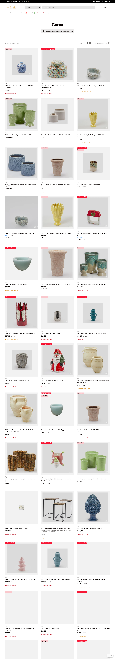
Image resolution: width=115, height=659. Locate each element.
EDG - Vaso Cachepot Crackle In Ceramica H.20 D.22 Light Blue (20, 185)
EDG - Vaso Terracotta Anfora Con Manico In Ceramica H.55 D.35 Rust (93, 381)
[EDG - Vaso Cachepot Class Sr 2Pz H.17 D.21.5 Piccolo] (57, 114)
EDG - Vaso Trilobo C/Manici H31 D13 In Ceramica (91, 333)
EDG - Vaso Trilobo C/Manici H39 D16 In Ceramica (55, 579)
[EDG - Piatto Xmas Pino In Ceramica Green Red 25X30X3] (93, 558)
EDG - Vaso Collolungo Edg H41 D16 (51, 628)
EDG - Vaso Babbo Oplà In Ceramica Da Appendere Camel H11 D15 (56, 480)
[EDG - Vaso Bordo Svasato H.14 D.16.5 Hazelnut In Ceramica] (21, 607)
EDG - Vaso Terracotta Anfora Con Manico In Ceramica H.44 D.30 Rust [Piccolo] (21, 430)
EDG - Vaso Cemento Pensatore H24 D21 (17, 380)
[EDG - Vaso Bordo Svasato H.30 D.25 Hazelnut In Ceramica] (57, 163)
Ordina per (8, 43)
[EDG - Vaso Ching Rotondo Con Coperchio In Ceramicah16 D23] (57, 65)
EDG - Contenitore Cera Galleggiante (16, 284)
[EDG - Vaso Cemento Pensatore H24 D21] (21, 360)
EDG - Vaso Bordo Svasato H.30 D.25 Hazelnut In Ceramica (55, 185)
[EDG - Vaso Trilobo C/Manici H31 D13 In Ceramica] (93, 312)
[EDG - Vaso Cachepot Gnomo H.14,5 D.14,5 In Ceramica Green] (93, 607)
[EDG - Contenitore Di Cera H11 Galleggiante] (57, 409)
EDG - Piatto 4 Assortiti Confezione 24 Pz (17, 528)
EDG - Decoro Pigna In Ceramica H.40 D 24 (89, 528)
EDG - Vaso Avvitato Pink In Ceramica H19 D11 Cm (20, 579)
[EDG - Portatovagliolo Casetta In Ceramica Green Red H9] (93, 212)
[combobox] (60, 7)
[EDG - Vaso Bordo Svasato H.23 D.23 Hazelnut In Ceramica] (93, 409)
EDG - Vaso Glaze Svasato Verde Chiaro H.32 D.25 (92, 479)
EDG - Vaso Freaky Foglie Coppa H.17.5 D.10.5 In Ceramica (91, 136)
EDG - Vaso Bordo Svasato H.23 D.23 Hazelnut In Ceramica (91, 430)
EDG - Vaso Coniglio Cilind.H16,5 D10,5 (88, 184)
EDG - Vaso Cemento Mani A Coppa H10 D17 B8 (19, 233)
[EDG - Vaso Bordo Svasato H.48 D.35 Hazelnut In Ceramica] (57, 263)
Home (6, 13)
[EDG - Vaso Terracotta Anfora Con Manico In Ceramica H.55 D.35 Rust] (93, 360)
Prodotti (12, 13)
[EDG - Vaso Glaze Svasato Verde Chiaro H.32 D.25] (93, 458)
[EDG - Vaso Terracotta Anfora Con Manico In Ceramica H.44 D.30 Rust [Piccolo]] (21, 409)
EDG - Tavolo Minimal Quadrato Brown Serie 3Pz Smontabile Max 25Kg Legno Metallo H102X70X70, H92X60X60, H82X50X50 (56, 530)
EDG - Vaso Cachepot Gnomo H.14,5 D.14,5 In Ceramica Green (93, 629)
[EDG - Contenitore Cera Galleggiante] (21, 263)
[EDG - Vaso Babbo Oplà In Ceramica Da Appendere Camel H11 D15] (57, 458)
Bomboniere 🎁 (23, 13)
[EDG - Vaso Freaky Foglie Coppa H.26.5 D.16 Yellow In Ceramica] (57, 212)
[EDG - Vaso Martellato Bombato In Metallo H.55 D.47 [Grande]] (21, 458)
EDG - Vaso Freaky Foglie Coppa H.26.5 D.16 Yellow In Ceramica (57, 234)
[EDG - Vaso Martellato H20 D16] (57, 312)
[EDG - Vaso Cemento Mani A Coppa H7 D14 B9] (93, 65)
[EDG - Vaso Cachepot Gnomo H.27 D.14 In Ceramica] (21, 312)
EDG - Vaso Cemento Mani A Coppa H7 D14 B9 (91, 85)
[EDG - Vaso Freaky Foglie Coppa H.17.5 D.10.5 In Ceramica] (93, 114)
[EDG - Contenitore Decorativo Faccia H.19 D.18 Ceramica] (21, 65)
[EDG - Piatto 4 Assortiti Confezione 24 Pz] (21, 507)
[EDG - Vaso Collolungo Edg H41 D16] (57, 607)
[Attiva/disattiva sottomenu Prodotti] (16, 13)
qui (41, 1)
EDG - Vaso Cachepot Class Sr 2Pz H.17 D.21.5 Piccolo (57, 135)
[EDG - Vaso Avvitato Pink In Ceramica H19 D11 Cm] (21, 558)
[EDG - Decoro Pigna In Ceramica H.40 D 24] (93, 507)
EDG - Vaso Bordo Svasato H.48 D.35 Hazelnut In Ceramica (55, 285)
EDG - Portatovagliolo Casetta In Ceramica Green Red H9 (93, 234)
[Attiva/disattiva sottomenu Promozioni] (45, 13)
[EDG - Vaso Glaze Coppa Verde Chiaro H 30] (21, 114)
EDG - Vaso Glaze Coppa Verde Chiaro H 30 (18, 135)
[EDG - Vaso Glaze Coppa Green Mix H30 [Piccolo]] (93, 263)
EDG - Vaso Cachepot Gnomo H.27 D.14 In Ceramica (20, 333)
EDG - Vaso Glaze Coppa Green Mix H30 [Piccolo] (91, 284)
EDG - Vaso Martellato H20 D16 (50, 333)
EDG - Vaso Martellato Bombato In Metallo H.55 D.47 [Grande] (20, 480)
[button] (109, 7)
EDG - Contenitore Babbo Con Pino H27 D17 (54, 380)
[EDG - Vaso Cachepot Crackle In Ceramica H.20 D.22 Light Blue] (21, 163)
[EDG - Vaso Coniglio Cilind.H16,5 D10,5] (93, 163)
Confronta (83, 43)
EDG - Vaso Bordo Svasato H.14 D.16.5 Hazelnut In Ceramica (20, 629)
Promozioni (40, 13)
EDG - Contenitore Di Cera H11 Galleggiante (54, 430)
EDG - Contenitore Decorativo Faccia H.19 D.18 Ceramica (19, 86)
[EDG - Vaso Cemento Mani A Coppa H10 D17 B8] (21, 212)
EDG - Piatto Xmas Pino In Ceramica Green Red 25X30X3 (91, 580)
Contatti (49, 13)
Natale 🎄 (32, 13)
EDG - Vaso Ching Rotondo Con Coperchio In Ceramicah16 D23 (54, 86)
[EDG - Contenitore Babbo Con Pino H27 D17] (57, 360)
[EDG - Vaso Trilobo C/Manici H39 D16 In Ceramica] (57, 558)
